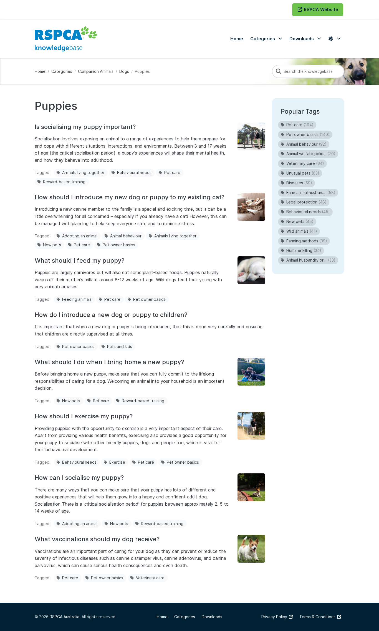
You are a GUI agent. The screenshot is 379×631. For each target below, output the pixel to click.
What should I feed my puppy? (79, 260)
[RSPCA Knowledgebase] (66, 38)
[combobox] (308, 71)
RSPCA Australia (64, 616)
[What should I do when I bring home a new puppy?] (251, 372)
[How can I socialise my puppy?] (251, 487)
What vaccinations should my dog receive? (97, 539)
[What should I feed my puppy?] (251, 270)
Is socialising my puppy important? (85, 126)
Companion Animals (95, 71)
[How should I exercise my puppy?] (251, 426)
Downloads (212, 616)
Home (40, 71)
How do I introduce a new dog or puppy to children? (111, 314)
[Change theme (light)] (334, 39)
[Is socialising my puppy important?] (251, 136)
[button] (266, 39)
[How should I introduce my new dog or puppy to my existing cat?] (251, 207)
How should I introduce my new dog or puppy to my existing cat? (129, 197)
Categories (61, 71)
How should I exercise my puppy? (84, 416)
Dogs (124, 71)
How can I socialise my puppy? (79, 477)
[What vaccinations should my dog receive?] (251, 549)
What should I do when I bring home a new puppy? (109, 362)
